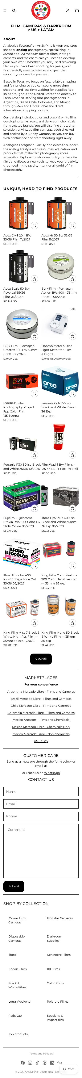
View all (41, 659)
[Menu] (5, 10)
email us (41, 766)
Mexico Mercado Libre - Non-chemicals (41, 734)
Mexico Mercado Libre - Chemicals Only (41, 727)
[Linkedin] (52, 1062)
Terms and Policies (41, 1053)
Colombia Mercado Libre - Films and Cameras (41, 713)
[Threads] (44, 1062)
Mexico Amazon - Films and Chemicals (41, 720)
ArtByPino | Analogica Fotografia (46, 1071)
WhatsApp (52, 773)
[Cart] (77, 10)
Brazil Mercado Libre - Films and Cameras (41, 699)
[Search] (14, 10)
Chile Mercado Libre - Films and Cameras (41, 706)
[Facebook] (22, 1062)
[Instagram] (30, 1062)
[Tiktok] (37, 1062)
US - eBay (41, 741)
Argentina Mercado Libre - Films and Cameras (41, 691)
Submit (13, 886)
